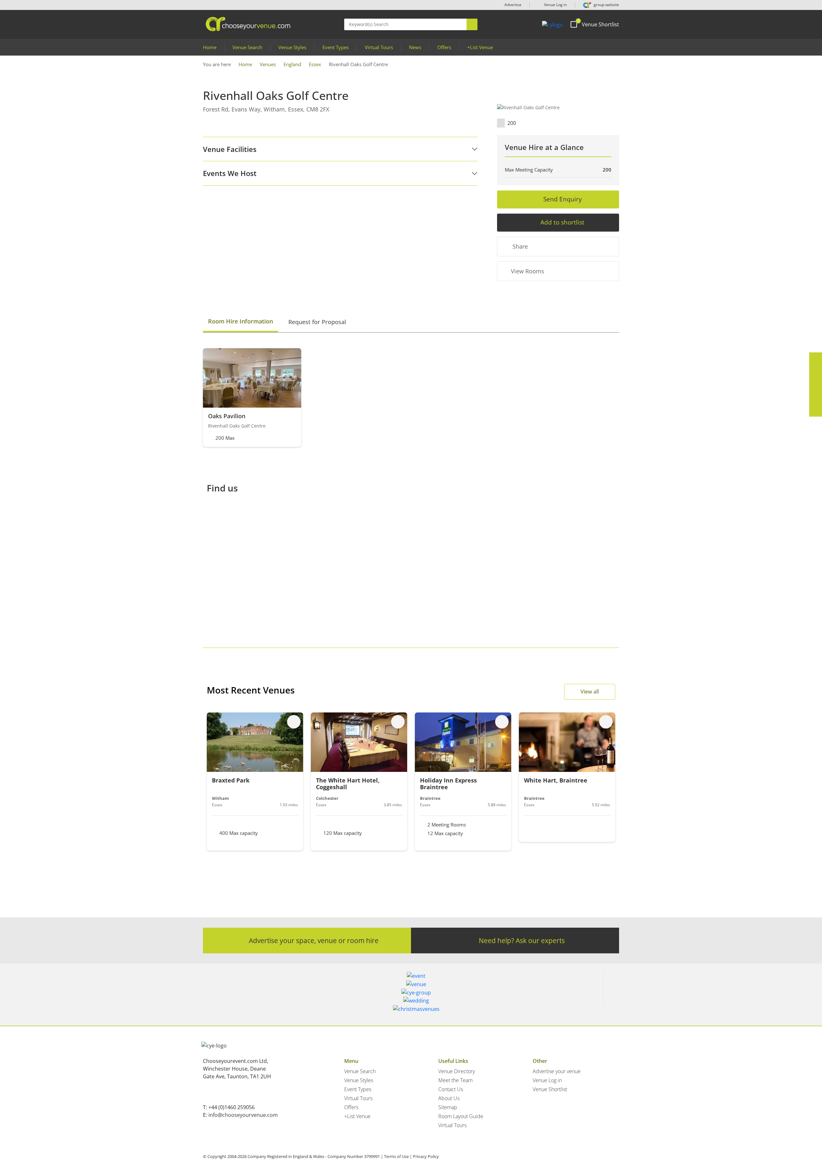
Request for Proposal (317, 322)
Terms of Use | (398, 1156)
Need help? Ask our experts (522, 940)
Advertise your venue (557, 1071)
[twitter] (815, 371)
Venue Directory (456, 1071)
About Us (448, 1098)
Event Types (335, 47)
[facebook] (815, 358)
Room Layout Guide (460, 1116)
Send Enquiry (562, 199)
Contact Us (450, 1089)
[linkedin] (815, 384)
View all (590, 691)
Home (209, 47)
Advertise (512, 4)
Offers (444, 47)
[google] (815, 397)
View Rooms (527, 271)
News (415, 47)
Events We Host (230, 173)
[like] (294, 722)
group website (606, 4)
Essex (315, 64)
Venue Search (247, 47)
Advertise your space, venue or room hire (314, 940)
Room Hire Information (240, 321)
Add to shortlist (562, 222)
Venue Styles (292, 47)
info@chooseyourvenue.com (243, 1114)
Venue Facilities (230, 149)
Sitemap (447, 1107)
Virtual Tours (379, 47)
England (292, 64)
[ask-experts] (815, 410)
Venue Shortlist (550, 1089)
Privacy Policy (426, 1156)
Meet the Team (455, 1080)
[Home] (552, 24)
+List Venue (480, 47)
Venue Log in (555, 4)
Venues (268, 64)
